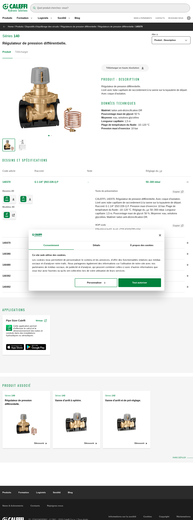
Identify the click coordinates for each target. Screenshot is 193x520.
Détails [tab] (96, 245)
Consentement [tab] (51, 245)
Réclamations (184, 516)
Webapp (39, 321)
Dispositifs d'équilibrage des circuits (42, 26)
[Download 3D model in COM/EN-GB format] (12, 215)
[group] (9, 145)
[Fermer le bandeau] (160, 235)
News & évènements (143, 18)
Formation (23, 492)
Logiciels (41, 492)
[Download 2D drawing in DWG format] (12, 199)
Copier (176, 191)
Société (57, 492)
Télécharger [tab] (21, 52)
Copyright (164, 516)
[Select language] (189, 18)
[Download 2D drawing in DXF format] (28, 199)
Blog (77, 18)
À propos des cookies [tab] (141, 245)
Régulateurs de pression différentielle (78, 26)
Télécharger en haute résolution (122, 68)
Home (11, 26)
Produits (7, 18)
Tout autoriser (139, 282)
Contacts (160, 18)
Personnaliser (94, 282)
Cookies (147, 516)
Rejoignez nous (175, 18)
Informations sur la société (122, 516)
